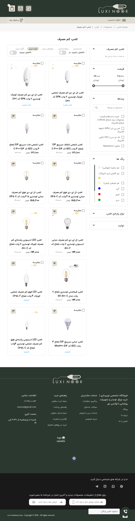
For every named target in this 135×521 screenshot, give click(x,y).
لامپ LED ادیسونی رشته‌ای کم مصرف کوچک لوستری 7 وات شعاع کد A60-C (26, 244)
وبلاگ (125, 409)
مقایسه (78, 63)
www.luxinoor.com (14, 515)
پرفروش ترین (47, 48)
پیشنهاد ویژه (14, 20)
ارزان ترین (33, 48)
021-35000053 (30, 401)
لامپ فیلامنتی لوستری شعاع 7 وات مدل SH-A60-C (67, 294)
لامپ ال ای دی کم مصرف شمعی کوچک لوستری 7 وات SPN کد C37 (68, 97)
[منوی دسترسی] (123, 20)
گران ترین (20, 48)
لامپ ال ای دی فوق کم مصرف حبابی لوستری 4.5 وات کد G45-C (68, 194)
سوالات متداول (90, 407)
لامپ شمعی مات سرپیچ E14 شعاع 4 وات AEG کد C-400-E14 (26, 146)
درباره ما (124, 415)
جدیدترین (77, 48)
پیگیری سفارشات (89, 401)
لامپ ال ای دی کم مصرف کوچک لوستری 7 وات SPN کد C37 (26, 96)
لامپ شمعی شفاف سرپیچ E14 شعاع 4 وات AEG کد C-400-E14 (67, 146)
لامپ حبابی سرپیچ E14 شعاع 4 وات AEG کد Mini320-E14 (67, 344)
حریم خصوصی (91, 419)
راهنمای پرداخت (60, 407)
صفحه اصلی (122, 27)
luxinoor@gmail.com (26, 407)
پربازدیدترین (63, 48)
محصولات (107, 27)
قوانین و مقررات (60, 419)
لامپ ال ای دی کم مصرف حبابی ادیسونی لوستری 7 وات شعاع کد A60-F (67, 244)
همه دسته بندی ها (113, 56)
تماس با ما (123, 421)
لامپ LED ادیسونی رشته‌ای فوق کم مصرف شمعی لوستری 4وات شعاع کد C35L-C (26, 344)
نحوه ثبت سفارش (59, 401)
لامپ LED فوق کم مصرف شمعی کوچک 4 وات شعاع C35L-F (26, 294)
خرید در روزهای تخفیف (57, 425)
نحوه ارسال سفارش (59, 413)
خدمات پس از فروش (88, 413)
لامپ (96, 27)
